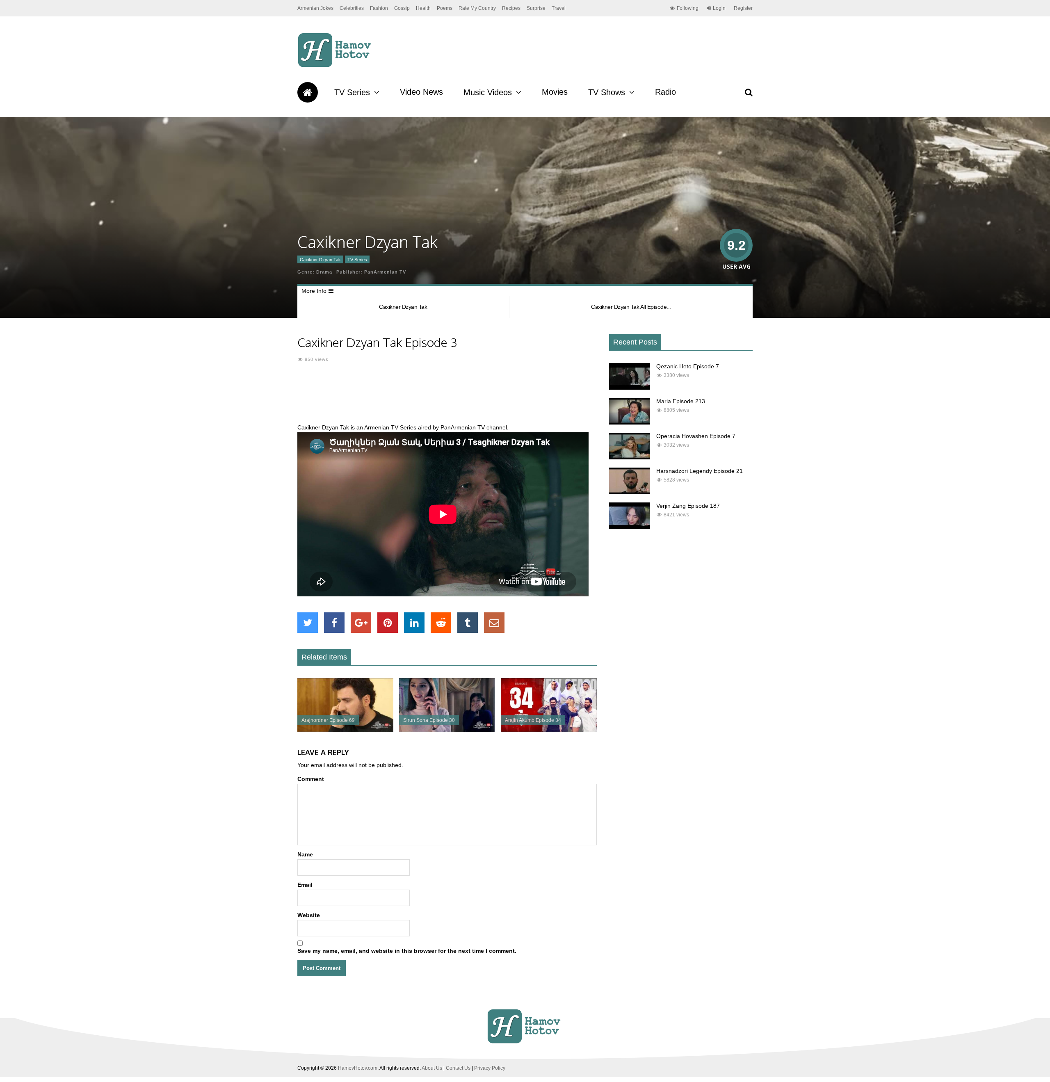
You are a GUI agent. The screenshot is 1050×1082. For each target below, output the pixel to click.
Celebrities (352, 8)
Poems (444, 8)
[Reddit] (441, 622)
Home (307, 92)
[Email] (494, 622)
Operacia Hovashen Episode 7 (695, 436)
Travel (559, 8)
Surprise (536, 8)
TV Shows (606, 92)
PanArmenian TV (385, 271)
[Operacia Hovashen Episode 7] (629, 457)
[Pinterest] (387, 622)
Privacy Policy (489, 1068)
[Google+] (361, 622)
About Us (432, 1068)
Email (305, 884)
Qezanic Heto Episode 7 (687, 366)
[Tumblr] (467, 622)
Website (308, 915)
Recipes (511, 8)
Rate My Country (477, 8)
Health (423, 8)
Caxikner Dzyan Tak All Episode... (631, 307)
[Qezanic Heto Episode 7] (629, 387)
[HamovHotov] (335, 66)
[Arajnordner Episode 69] (345, 730)
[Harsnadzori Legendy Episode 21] (629, 492)
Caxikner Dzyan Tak (320, 259)
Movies (555, 91)
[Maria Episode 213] (629, 422)
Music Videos (487, 92)
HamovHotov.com (357, 1068)
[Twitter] (307, 622)
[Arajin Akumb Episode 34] (549, 730)
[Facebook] (334, 622)
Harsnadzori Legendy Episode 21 (699, 471)
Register (743, 8)
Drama (324, 271)
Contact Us (458, 1068)
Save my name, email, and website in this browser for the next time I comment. (406, 950)
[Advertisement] (447, 397)
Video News (421, 91)
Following (687, 8)
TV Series (352, 92)
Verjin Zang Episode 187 (688, 505)
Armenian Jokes (315, 8)
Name (305, 854)
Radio (665, 91)
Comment (310, 779)
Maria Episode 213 (680, 401)
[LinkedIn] (414, 622)
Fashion (379, 8)
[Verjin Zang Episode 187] (629, 527)
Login (719, 8)
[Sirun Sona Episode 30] (447, 730)
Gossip (402, 8)
